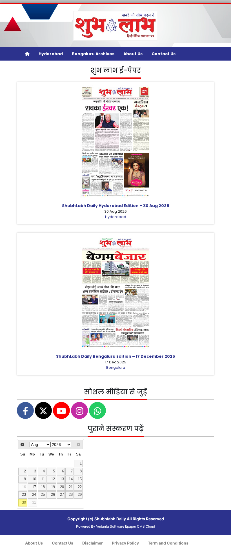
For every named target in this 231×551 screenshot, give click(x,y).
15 (80, 479)
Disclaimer (92, 543)
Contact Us (164, 54)
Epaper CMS (135, 526)
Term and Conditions (168, 543)
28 (71, 495)
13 (62, 479)
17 (34, 487)
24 (34, 495)
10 (34, 479)
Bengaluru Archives (93, 54)
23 (24, 495)
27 (62, 495)
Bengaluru (115, 367)
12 (53, 479)
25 (43, 495)
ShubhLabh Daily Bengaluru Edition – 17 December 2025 (115, 356)
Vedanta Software (110, 526)
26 (53, 495)
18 (43, 487)
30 (24, 503)
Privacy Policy (125, 543)
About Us (133, 54)
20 (62, 487)
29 (80, 495)
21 (71, 487)
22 (80, 487)
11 (43, 479)
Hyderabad (51, 54)
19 (53, 487)
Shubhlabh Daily (110, 518)
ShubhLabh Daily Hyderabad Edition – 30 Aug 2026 (115, 205)
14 (71, 479)
